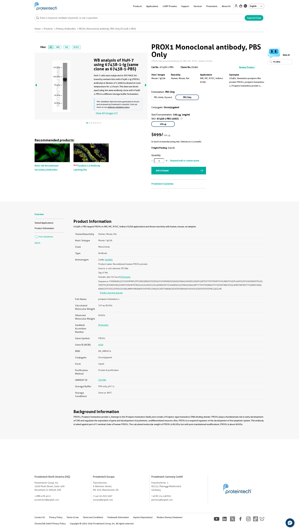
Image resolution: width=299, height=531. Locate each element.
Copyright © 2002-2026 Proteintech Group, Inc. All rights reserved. (102, 523)
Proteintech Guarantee (162, 183)
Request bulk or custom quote (184, 160)
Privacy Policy (55, 517)
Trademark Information (118, 517)
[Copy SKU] (181, 119)
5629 (100, 344)
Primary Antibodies (66, 28)
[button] (290, 522)
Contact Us (40, 517)
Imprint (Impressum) (142, 517)
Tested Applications (44, 223)
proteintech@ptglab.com (47, 499)
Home (38, 28)
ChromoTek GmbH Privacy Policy (50, 523)
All (51, 47)
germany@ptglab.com (162, 499)
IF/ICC (76, 47)
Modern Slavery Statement (169, 517)
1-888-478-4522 (43, 496)
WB (58, 47)
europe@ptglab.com (103, 499)
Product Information (44, 228)
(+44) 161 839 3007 (102, 496)
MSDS (37, 243)
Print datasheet (45, 236)
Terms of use (73, 517)
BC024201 (125, 277)
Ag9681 (109, 259)
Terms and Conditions (93, 517)
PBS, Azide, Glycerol (163, 97)
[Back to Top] (280, 523)
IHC (66, 47)
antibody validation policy (118, 107)
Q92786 (102, 380)
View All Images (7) (106, 113)
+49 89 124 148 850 (161, 496)
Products (48, 28)
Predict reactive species (111, 293)
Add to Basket (162, 170)
